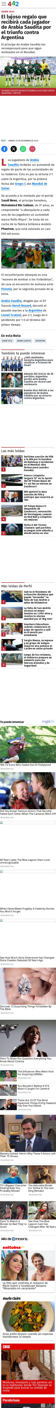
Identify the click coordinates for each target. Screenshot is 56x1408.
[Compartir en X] (14, 149)
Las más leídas (13, 451)
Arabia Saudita (24, 341)
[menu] (4, 4)
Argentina (40, 341)
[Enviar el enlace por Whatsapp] (23, 149)
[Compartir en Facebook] (4, 149)
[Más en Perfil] (19, 1239)
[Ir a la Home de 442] (13, 5)
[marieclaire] (28, 1299)
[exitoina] (28, 1248)
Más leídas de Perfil (16, 586)
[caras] (28, 1347)
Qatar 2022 (7, 341)
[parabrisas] (28, 1401)
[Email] (32, 149)
